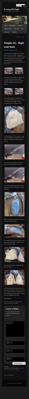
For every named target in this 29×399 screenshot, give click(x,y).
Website (9, 358)
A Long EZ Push (11, 9)
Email (9, 350)
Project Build (18, 301)
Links (22, 28)
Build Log (25, 6)
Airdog (5, 303)
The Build (20, 25)
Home (5, 25)
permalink (16, 303)
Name (9, 342)
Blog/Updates (12, 25)
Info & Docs (16, 28)
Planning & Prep (8, 28)
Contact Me (14, 32)
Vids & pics (6, 32)
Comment (9, 322)
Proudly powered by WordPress (14, 383)
